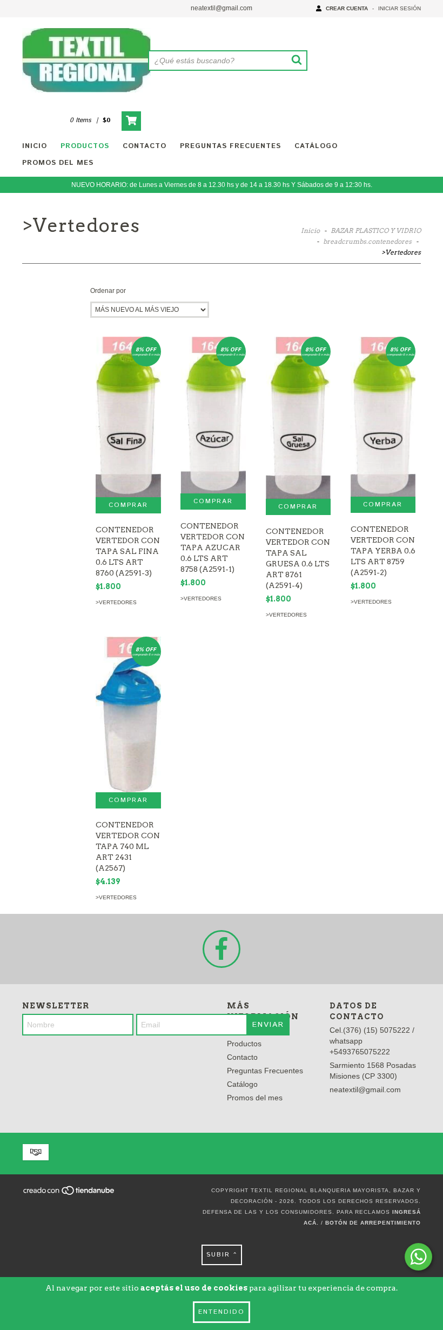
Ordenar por (108, 291)
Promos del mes (57, 163)
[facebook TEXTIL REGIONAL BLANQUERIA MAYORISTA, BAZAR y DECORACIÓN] (221, 949)
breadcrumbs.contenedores (367, 241)
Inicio (34, 146)
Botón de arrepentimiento (373, 1223)
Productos (85, 146)
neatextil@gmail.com (221, 8)
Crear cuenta (347, 8)
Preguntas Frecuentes (230, 146)
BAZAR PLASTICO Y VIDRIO (376, 230)
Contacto (144, 146)
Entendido (221, 1311)
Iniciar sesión (399, 8)
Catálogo (316, 146)
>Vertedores (116, 602)
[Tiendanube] (69, 1194)
